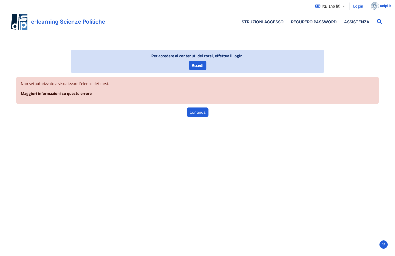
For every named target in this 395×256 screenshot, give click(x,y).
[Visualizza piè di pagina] (383, 244)
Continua (198, 112)
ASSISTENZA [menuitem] (356, 21)
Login (358, 6)
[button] (329, 6)
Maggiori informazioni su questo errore (56, 93)
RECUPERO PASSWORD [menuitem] (314, 21)
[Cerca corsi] (379, 21)
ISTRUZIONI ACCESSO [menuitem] (262, 21)
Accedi (197, 65)
